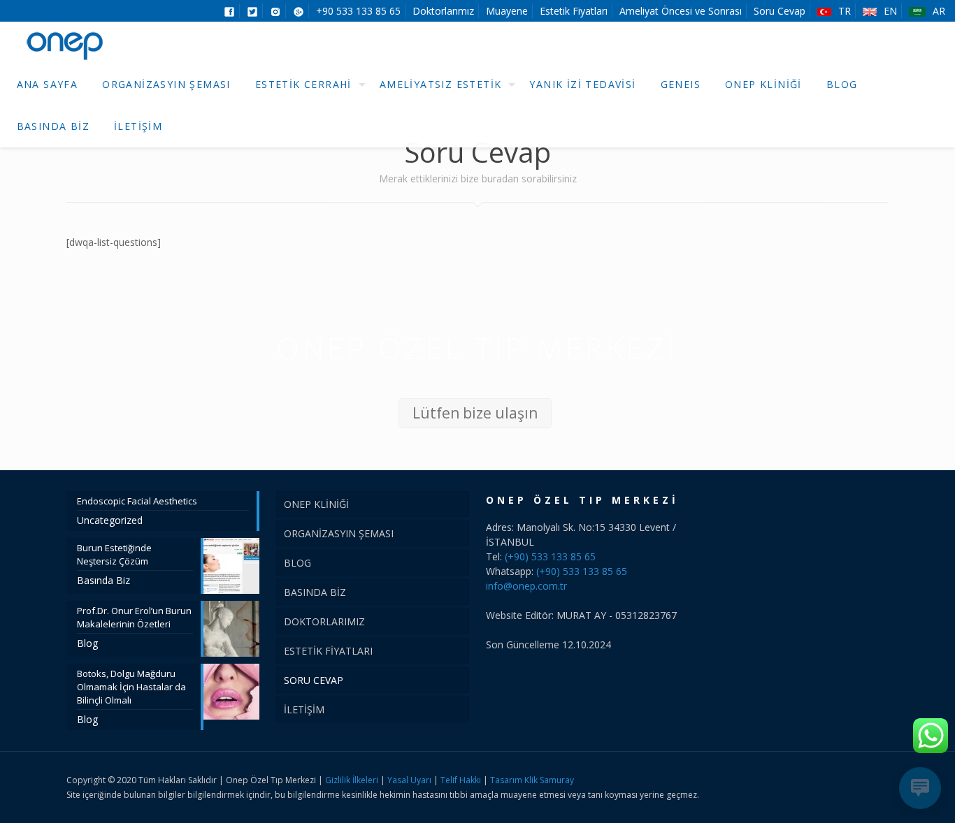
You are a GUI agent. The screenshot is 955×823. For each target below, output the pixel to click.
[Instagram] (867, 780)
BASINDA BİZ (315, 592)
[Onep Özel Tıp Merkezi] (66, 43)
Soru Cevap (779, 10)
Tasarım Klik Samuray (532, 780)
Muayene (507, 10)
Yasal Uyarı (409, 780)
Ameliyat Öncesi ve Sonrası (680, 10)
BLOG (297, 562)
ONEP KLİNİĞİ (316, 504)
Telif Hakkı (460, 780)
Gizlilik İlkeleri (352, 780)
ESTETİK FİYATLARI (328, 650)
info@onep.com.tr (526, 585)
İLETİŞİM (304, 709)
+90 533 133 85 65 (358, 10)
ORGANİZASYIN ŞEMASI (339, 533)
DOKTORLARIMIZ (324, 621)
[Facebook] (829, 780)
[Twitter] (848, 780)
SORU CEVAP (313, 680)
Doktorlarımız (443, 10)
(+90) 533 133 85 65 (550, 556)
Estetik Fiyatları (574, 10)
